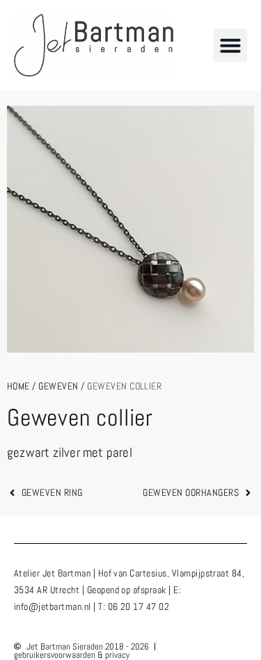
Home (18, 386)
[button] (230, 45)
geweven (58, 386)
